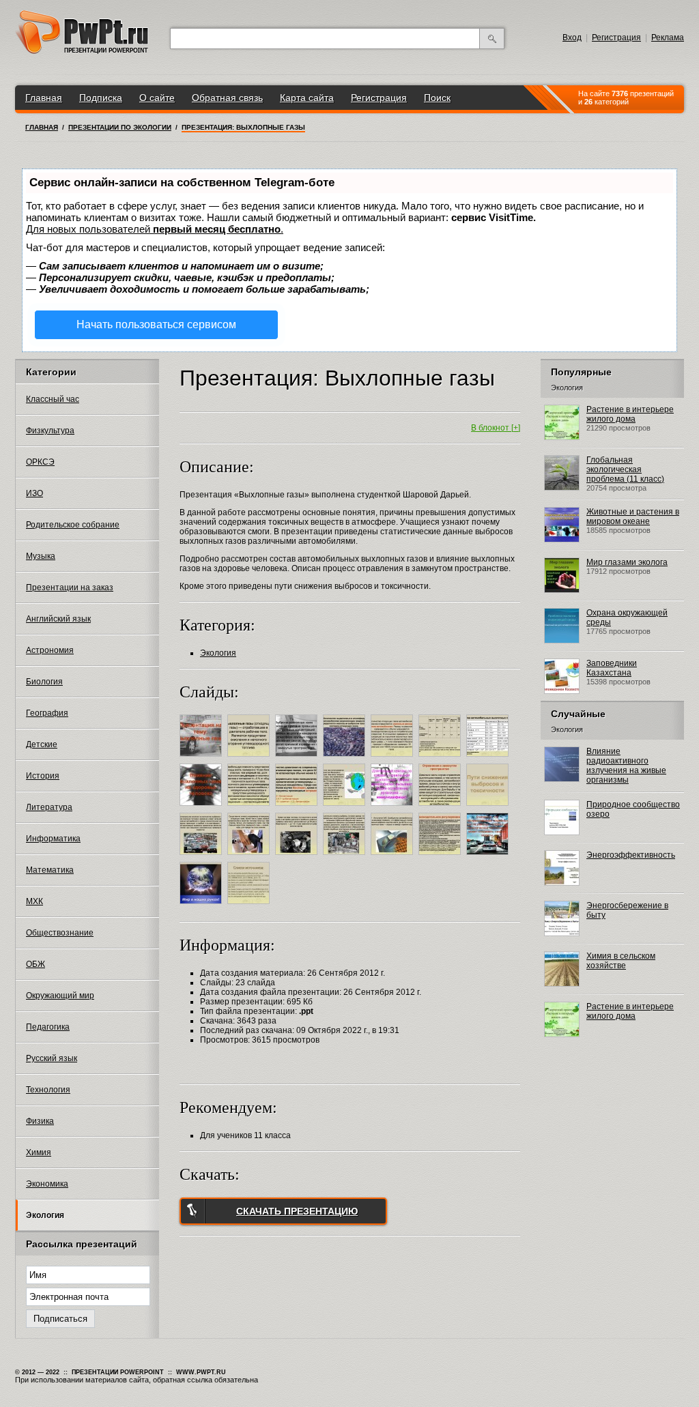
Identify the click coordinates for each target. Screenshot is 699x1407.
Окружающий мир (60, 995)
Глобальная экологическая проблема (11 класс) (625, 469)
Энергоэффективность (630, 855)
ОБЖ (35, 964)
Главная (43, 97)
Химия (38, 1152)
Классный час (52, 399)
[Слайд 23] (250, 906)
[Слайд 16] (250, 857)
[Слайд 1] (202, 759)
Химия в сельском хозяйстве (620, 960)
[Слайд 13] (441, 808)
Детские (41, 744)
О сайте (157, 97)
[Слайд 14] (489, 808)
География (47, 713)
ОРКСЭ (40, 462)
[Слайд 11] (346, 808)
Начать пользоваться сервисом (156, 324)
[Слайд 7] (489, 759)
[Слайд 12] (393, 808)
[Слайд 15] (202, 857)
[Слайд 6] (441, 759)
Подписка (100, 97)
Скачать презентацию (297, 1211)
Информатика (53, 838)
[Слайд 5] (393, 759)
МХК (34, 901)
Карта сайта (307, 97)
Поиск (437, 97)
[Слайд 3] (298, 759)
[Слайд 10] (298, 808)
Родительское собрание (72, 525)
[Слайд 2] (250, 759)
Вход (572, 37)
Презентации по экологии (119, 127)
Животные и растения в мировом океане (632, 516)
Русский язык (51, 1058)
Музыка (40, 556)
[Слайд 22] (202, 906)
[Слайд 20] (441, 857)
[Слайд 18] (346, 857)
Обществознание (60, 933)
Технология (48, 1089)
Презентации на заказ (69, 587)
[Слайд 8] (202, 808)
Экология (45, 1215)
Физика (40, 1121)
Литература (49, 807)
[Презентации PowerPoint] (82, 51)
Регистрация (616, 37)
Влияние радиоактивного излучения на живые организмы (626, 765)
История (42, 776)
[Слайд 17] (298, 857)
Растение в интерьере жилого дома (630, 414)
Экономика (47, 1184)
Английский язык (58, 619)
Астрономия (50, 650)
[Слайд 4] (346, 759)
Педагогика (48, 1027)
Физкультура (50, 430)
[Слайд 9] (250, 808)
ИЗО (34, 493)
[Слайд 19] (393, 857)
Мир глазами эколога (627, 562)
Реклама (667, 37)
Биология (44, 681)
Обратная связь (227, 97)
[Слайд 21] (489, 857)
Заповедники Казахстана (611, 668)
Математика (50, 870)
